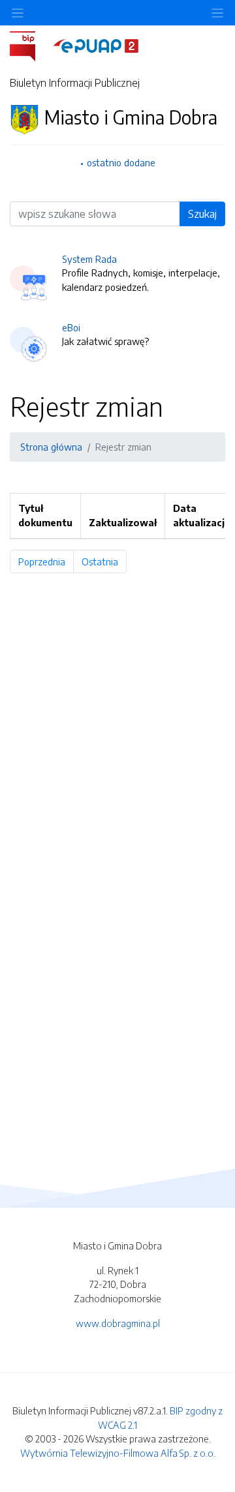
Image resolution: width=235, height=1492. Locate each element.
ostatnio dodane (121, 162)
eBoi (71, 327)
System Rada (89, 259)
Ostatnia (104, 561)
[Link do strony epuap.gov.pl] (96, 45)
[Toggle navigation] (217, 12)
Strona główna (51, 447)
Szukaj (202, 213)
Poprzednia (46, 561)
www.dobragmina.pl (118, 1323)
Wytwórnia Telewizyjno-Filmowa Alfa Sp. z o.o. (117, 1453)
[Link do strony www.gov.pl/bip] (30, 45)
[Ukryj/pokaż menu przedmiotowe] (17, 12)
